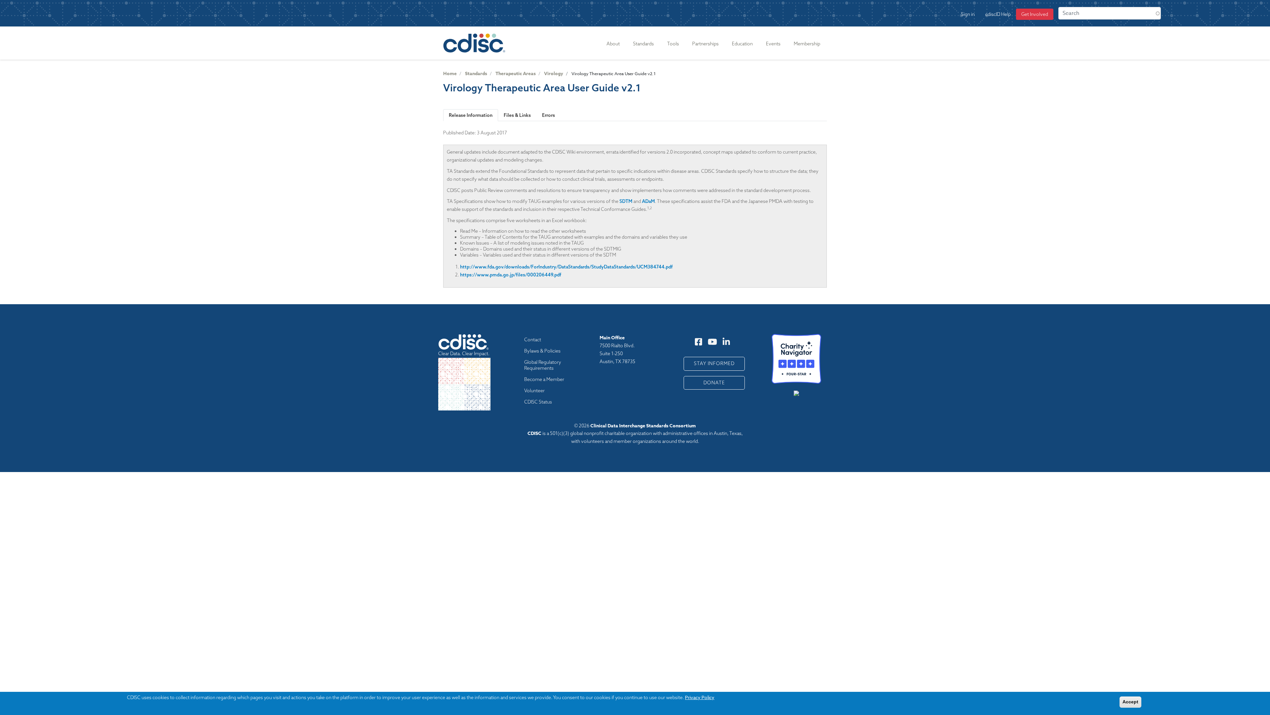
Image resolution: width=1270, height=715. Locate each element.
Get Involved (1034, 14)
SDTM (625, 201)
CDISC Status (538, 402)
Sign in (968, 14)
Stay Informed (714, 363)
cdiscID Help (998, 14)
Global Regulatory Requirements (542, 365)
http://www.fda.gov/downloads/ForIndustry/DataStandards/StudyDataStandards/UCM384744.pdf (566, 267)
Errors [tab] (548, 115)
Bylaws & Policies (542, 351)
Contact (532, 340)
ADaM (648, 201)
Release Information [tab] (470, 115)
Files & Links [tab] (517, 115)
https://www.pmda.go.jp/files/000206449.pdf (510, 275)
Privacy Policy (699, 697)
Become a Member (544, 379)
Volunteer (534, 391)
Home (450, 73)
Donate (714, 383)
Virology (553, 73)
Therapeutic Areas (515, 73)
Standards (476, 73)
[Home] (475, 43)
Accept (1130, 701)
